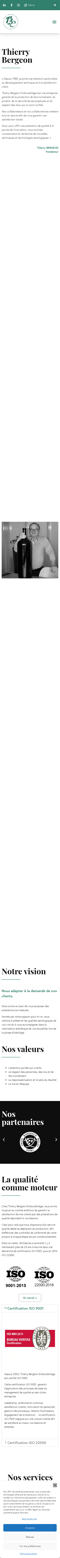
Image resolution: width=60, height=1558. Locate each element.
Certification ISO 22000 (27, 1442)
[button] (55, 1485)
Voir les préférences (30, 1546)
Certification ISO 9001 (26, 1308)
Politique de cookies (28, 1554)
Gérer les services (29, 1519)
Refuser (30, 1537)
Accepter (30, 1527)
